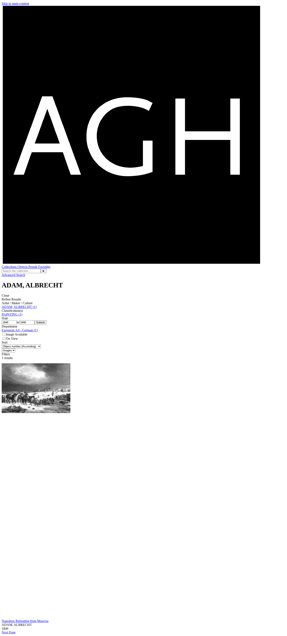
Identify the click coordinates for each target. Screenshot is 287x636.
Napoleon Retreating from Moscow (25, 621)
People (33, 267)
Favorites (44, 267)
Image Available (16, 334)
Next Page (9, 632)
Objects (22, 267)
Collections (9, 267)
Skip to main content (15, 3)
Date (5, 318)
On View (12, 338)
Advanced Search (13, 275)
